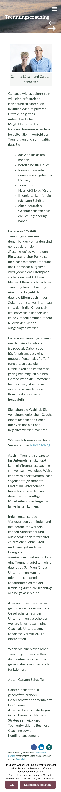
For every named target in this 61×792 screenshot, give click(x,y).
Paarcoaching (40, 445)
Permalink (21, 759)
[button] (34, 747)
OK (12, 784)
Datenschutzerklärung (37, 784)
